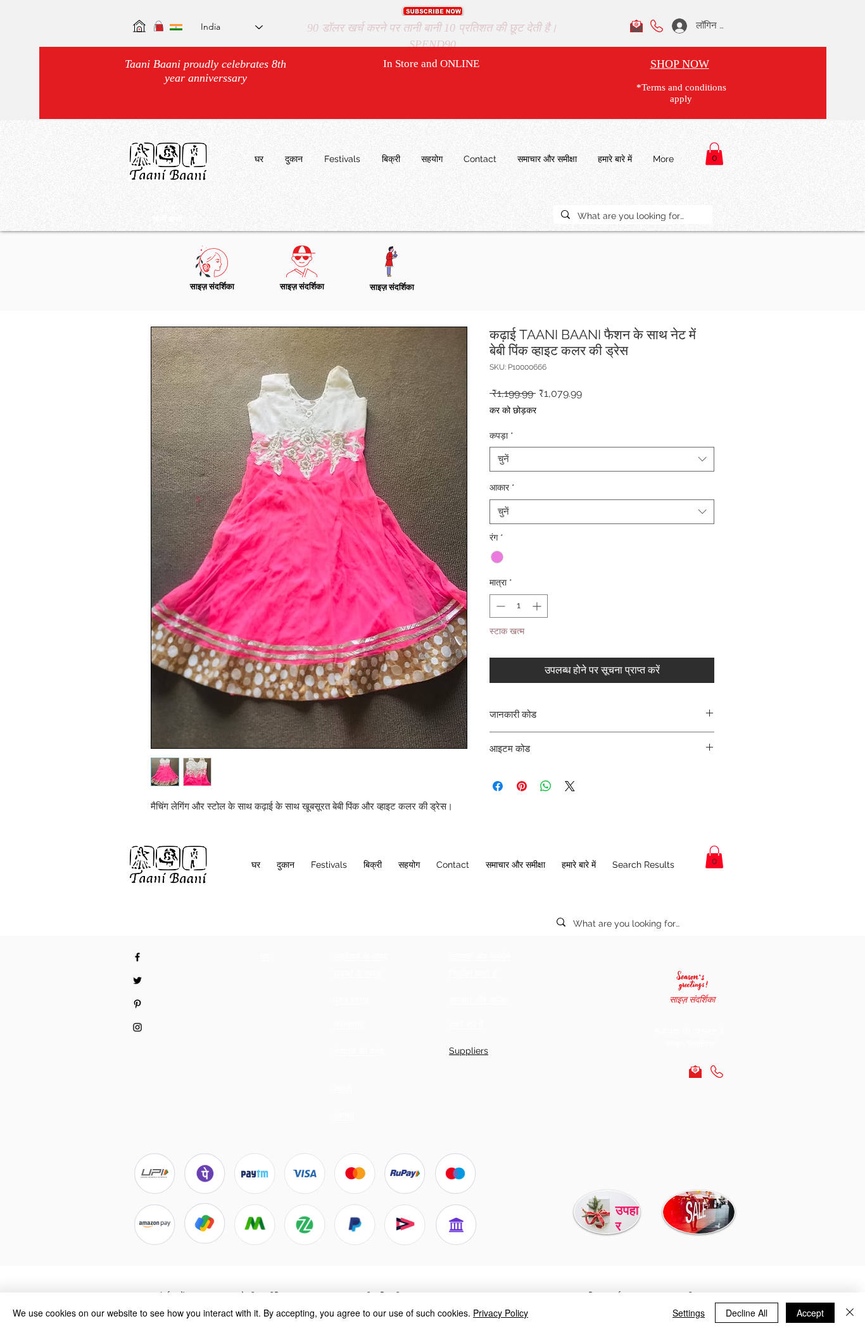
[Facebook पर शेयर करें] (497, 786)
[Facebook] (137, 957)
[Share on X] (570, 786)
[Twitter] (137, 980)
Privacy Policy (500, 1312)
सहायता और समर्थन (479, 956)
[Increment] (538, 606)
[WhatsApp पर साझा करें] (545, 786)
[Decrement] (499, 606)
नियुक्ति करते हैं (473, 973)
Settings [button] (688, 1312)
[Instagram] (137, 1027)
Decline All (746, 1312)
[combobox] (601, 459)
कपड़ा (501, 435)
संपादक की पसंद (359, 1051)
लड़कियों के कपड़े (361, 956)
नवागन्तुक (348, 1025)
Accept (810, 1312)
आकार (502, 487)
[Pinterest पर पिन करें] (521, 786)
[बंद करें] (849, 1313)
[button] (433, 11)
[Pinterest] (137, 1004)
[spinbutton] (518, 606)
